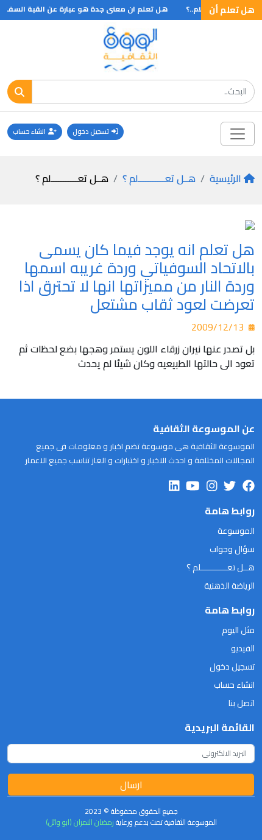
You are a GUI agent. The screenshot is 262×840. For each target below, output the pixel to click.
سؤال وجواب (232, 549)
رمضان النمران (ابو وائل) (80, 822)
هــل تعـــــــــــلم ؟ (159, 178)
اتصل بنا (241, 703)
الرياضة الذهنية (229, 585)
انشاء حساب (29, 131)
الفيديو (243, 648)
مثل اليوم (238, 630)
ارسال (131, 784)
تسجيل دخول (91, 131)
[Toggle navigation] (238, 134)
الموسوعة (236, 531)
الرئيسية (225, 178)
